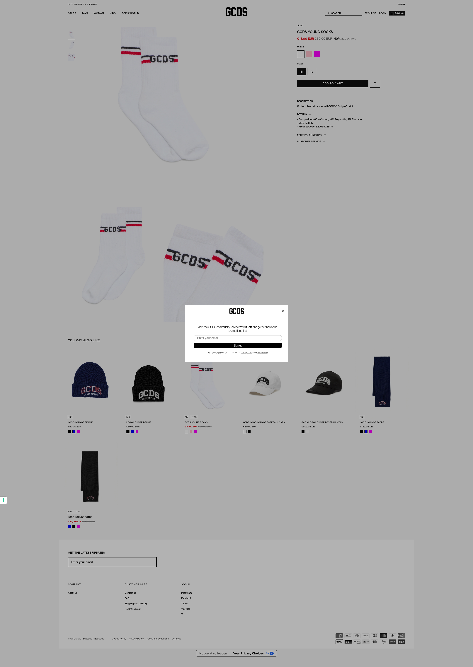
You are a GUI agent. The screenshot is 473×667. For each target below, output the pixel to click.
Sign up (238, 345)
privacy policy (247, 352)
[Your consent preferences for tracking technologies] (3, 500)
